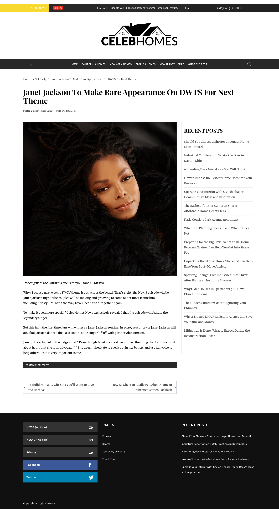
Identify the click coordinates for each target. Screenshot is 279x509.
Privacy (31, 452)
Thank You (108, 459)
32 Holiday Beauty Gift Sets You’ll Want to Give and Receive (61, 387)
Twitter (31, 477)
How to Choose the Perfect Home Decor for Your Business (215, 459)
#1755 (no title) (198, 64)
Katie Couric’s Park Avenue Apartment (211, 219)
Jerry (73, 110)
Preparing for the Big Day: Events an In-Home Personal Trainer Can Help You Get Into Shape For (217, 247)
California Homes (94, 64)
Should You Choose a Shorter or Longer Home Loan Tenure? (111, 7)
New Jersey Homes (172, 64)
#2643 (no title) (37, 440)
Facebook (33, 465)
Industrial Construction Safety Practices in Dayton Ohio (214, 443)
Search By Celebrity (113, 451)
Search (106, 443)
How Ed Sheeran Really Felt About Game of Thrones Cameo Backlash (142, 387)
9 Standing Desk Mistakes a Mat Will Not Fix (215, 169)
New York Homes (120, 64)
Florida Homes (146, 64)
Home (74, 64)
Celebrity (43, 365)
